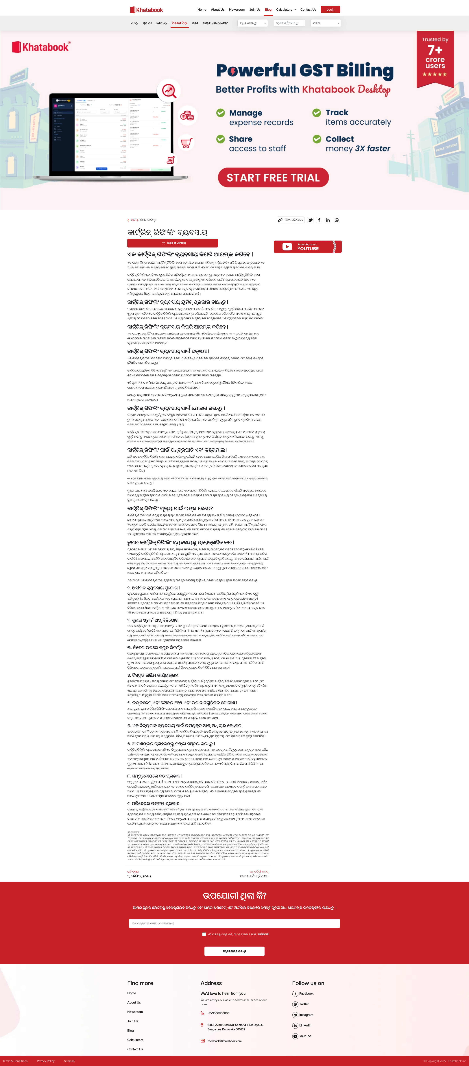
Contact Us (308, 10)
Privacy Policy (46, 1061)
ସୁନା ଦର (147, 23)
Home (202, 9)
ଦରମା (195, 23)
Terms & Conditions (15, 1061)
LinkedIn (304, 1025)
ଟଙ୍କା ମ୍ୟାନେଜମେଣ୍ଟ (215, 23)
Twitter (303, 1004)
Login (331, 10)
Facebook (305, 993)
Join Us (255, 10)
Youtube (304, 1036)
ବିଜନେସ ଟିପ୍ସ (179, 23)
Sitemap (69, 1061)
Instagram (305, 1015)
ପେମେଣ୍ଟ (161, 23)
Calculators (284, 10)
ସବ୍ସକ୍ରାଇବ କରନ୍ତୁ (234, 951)
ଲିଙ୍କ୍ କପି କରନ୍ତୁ (291, 219)
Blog (268, 10)
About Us (217, 10)
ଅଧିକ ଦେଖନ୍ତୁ (248, 23)
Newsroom (237, 10)
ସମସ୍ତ (134, 23)
